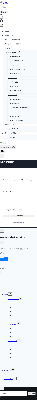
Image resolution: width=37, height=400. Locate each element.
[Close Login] (2, 231)
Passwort (7, 192)
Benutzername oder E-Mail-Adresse (17, 180)
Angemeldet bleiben (13, 210)
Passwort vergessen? (18, 222)
